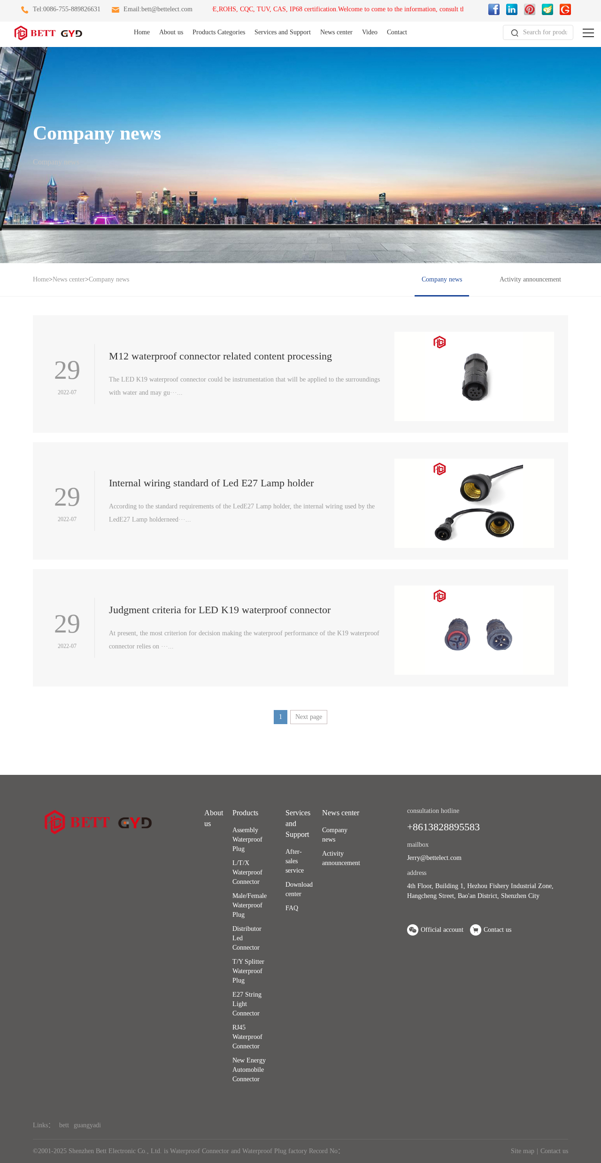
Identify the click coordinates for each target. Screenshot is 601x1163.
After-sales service (294, 861)
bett (64, 1125)
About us (171, 32)
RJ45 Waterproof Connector (247, 1037)
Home (142, 32)
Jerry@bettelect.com (434, 857)
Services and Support (282, 32)
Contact (397, 32)
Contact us (554, 1151)
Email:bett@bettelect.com (158, 9)
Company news (109, 279)
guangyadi (87, 1125)
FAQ (291, 908)
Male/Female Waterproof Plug (249, 905)
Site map (522, 1151)
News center (336, 32)
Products (245, 813)
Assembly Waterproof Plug (247, 839)
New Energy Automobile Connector (249, 1070)
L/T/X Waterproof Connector (247, 872)
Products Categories (219, 32)
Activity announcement (530, 279)
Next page (308, 716)
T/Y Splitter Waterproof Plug (248, 971)
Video (370, 32)
